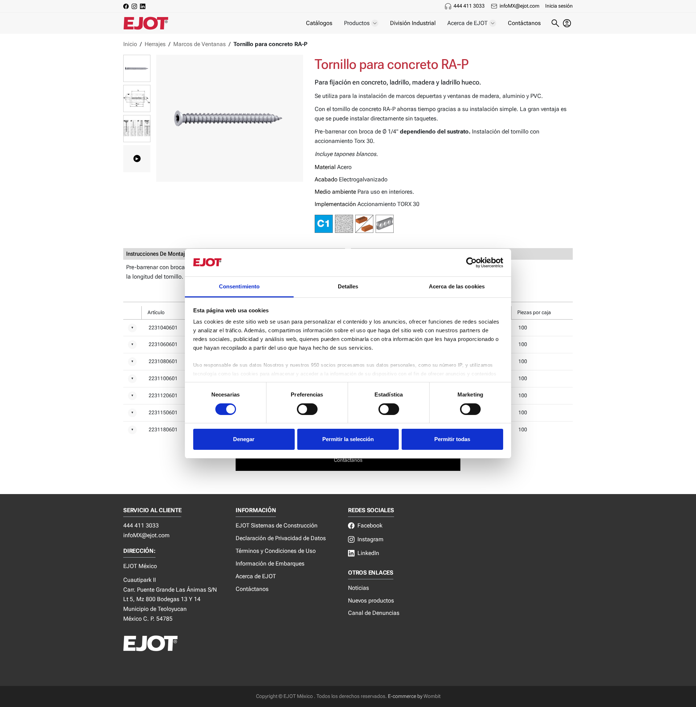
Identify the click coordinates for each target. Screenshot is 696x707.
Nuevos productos (371, 600)
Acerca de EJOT (256, 576)
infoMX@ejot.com (519, 6)
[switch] (307, 409)
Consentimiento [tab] (239, 286)
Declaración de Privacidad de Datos (281, 538)
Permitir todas (452, 439)
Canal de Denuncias (373, 612)
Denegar (243, 439)
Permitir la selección (348, 439)
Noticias (358, 587)
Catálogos (319, 23)
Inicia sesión (559, 6)
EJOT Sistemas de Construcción (277, 525)
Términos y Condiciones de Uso (276, 550)
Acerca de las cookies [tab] (457, 286)
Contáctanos (524, 23)
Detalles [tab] (348, 286)
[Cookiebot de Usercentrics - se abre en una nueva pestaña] (471, 262)
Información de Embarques (270, 563)
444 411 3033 (469, 6)
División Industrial (413, 23)
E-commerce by (405, 696)
